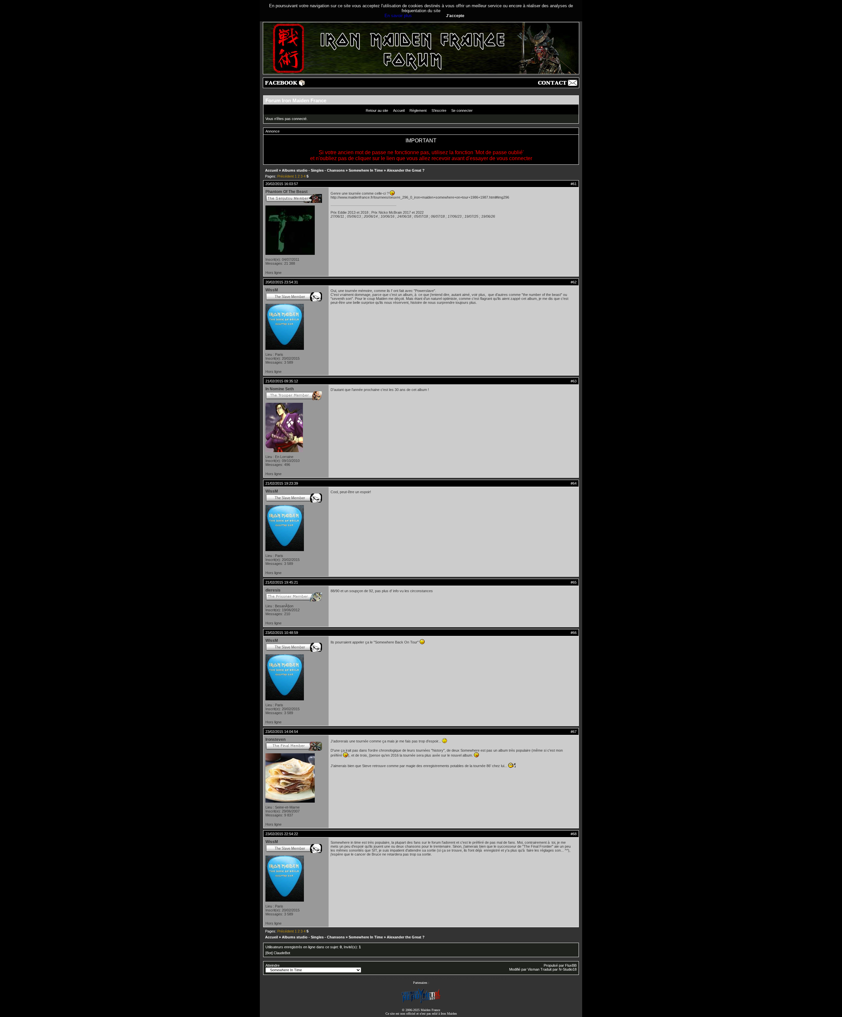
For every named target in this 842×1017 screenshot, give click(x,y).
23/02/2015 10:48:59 (281, 633)
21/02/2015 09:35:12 (281, 381)
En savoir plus (398, 15)
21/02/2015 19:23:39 (281, 483)
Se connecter (462, 110)
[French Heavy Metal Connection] (421, 1003)
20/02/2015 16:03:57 (281, 184)
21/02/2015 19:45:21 (281, 582)
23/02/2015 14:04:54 (281, 732)
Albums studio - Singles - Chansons (313, 170)
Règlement (418, 110)
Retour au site (377, 110)
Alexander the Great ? (406, 170)
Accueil (399, 110)
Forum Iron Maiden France (295, 100)
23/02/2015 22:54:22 (281, 834)
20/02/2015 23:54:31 (281, 282)
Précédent (285, 176)
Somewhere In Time (366, 170)
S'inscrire (439, 110)
